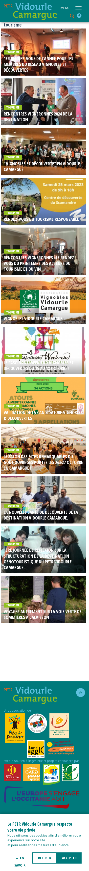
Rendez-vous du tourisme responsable (41, 219)
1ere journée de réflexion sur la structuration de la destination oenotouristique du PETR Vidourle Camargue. (38, 558)
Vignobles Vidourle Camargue (33, 318)
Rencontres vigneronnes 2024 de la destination (38, 116)
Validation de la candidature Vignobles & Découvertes (43, 415)
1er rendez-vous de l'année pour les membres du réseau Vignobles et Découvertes (38, 64)
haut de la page (78, 692)
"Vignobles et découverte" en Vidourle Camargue (42, 166)
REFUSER (44, 857)
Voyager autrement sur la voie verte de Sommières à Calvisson (43, 614)
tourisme (12, 52)
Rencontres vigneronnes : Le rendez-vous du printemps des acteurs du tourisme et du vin (40, 263)
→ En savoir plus (19, 859)
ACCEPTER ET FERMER (69, 859)
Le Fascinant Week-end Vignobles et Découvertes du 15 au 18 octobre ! (39, 365)
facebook (79, 15)
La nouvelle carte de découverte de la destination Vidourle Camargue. (41, 515)
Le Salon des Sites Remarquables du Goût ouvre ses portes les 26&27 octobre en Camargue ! (43, 462)
